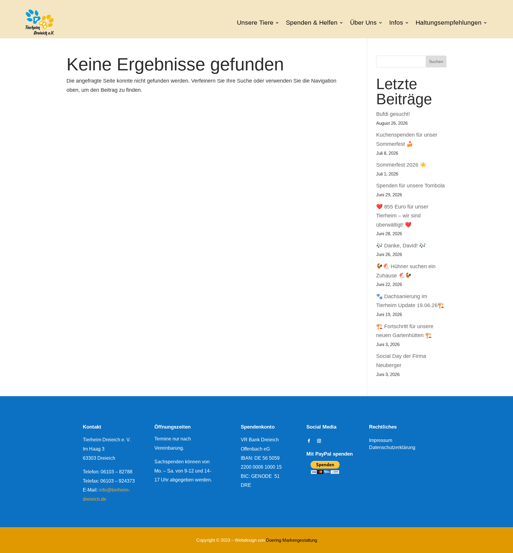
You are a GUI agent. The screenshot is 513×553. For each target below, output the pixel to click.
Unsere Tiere (255, 22)
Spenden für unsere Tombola (410, 186)
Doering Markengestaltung (291, 540)
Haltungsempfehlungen (449, 22)
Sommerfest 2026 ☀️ (401, 165)
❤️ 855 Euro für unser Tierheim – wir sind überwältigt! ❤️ (402, 216)
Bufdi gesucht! (393, 114)
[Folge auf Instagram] (319, 441)
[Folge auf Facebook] (309, 441)
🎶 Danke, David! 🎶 (401, 246)
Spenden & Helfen (312, 22)
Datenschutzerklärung (392, 447)
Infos (396, 22)
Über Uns (363, 22)
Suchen (436, 61)
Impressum (380, 440)
